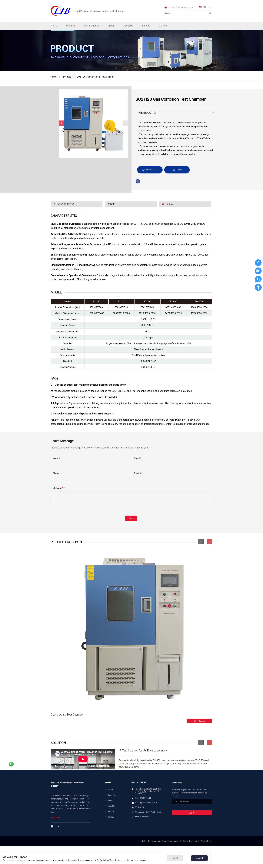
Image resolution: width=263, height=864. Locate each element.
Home (54, 25)
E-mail (179, 170)
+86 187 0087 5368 (143, 798)
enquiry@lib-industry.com (181, 7)
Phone (56, 473)
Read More (55, 817)
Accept (199, 858)
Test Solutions (91, 25)
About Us (128, 25)
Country (137, 473)
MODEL (112, 204)
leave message (151, 170)
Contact (163, 25)
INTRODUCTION (147, 112)
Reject (175, 858)
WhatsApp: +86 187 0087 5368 (148, 812)
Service (146, 25)
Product (70, 25)
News (111, 25)
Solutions (112, 795)
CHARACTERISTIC (64, 204)
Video (169, 204)
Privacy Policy (206, 841)
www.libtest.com (142, 817)
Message (58, 488)
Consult (202, 721)
